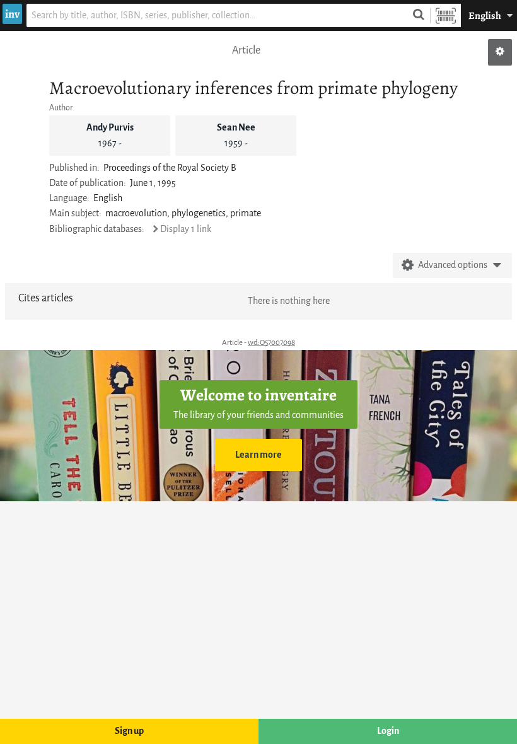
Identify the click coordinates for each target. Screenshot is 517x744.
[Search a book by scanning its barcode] (446, 15)
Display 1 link (185, 229)
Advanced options (452, 265)
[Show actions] (500, 52)
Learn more (258, 455)
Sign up (129, 731)
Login (388, 731)
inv (12, 13)
